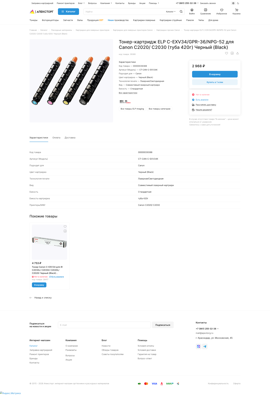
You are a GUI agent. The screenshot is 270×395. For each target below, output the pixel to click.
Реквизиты (71, 350)
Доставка (70, 137)
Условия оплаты (146, 345)
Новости (106, 345)
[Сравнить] (232, 53)
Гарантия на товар (147, 354)
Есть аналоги (202, 99)
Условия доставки (147, 350)
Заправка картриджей (41, 350)
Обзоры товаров (110, 350)
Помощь (142, 340)
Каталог (34, 345)
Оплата (56, 137)
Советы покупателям (112, 354)
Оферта (236, 383)
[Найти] (181, 11)
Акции (69, 359)
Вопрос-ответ (145, 358)
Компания (71, 340)
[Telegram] (205, 346)
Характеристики (39, 137)
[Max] (198, 346)
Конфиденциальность (218, 383)
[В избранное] (226, 53)
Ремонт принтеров (39, 354)
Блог (104, 340)
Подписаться (162, 325)
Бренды (34, 358)
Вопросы (70, 355)
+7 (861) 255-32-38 (186, 3)
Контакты (34, 362)
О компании (72, 345)
